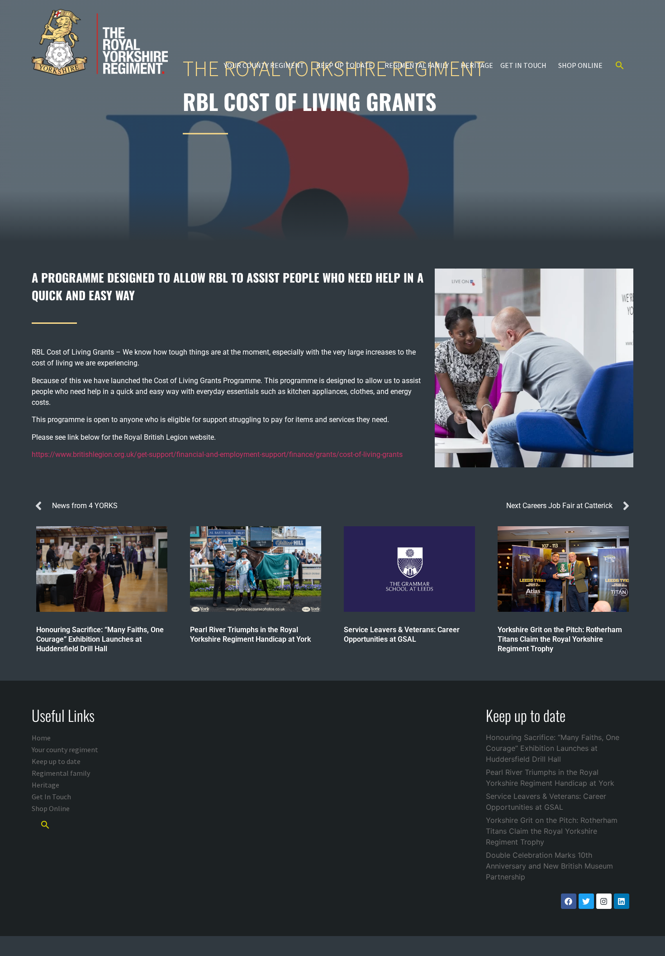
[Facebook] (568, 901)
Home (41, 737)
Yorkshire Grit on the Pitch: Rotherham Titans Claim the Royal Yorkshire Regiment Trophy (552, 831)
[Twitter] (586, 901)
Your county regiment (264, 65)
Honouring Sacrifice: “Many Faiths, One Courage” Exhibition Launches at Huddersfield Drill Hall (552, 748)
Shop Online (580, 65)
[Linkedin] (621, 901)
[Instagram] (604, 901)
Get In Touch (523, 65)
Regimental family (417, 65)
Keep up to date (344, 65)
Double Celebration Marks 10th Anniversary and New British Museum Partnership (549, 865)
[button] (619, 65)
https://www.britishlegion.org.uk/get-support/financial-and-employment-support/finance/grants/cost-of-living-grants (217, 454)
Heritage (477, 65)
